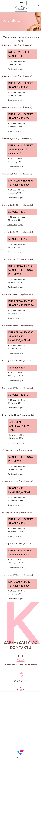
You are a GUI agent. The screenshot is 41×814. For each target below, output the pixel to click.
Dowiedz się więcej (15, 69)
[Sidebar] (2, 246)
